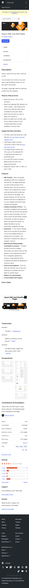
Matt (4, 550)
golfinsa (8, 353)
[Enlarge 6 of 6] (25, 395)
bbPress (5, 553)
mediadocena (16, 331)
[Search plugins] (18, 18)
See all (25, 482)
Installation (6, 55)
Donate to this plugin (8, 509)
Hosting (4, 525)
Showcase (18, 519)
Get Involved (19, 533)
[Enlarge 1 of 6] (11, 363)
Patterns (17, 528)
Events (17, 536)
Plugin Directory (6, 7)
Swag (17, 542)
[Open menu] (26, 2)
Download (5, 41)
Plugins (17, 525)
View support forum (7, 494)
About (3, 519)
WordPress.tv (6, 542)
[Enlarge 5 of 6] (25, 388)
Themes (17, 522)
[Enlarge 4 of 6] (25, 363)
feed (17, 446)
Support (5, 64)
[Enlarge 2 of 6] (11, 371)
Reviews (5, 51)
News (3, 522)
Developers (5, 539)
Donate (18, 539)
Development (7, 60)
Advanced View (6, 454)
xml (26, 449)
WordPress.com (7, 547)
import (21, 446)
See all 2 (25, 442)
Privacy (4, 528)
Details (5, 47)
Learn (3, 533)
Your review (5, 482)
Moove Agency (8, 36)
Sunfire (13, 341)
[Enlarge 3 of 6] (11, 378)
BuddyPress (6, 556)
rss (23, 449)
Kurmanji (7, 563)
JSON (25, 446)
